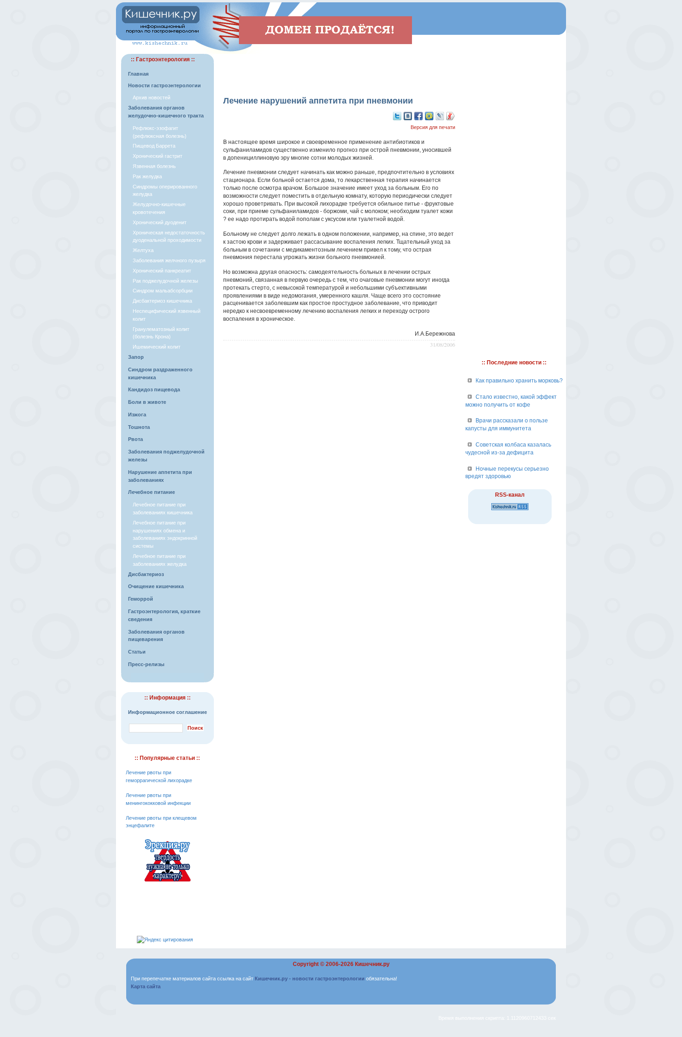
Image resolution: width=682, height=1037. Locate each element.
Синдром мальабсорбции (163, 290)
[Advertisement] (339, 68)
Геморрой (140, 599)
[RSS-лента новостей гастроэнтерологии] (510, 510)
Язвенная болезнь (154, 166)
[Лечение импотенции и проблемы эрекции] (167, 883)
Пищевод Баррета (154, 146)
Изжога (137, 414)
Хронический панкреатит (162, 270)
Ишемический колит (156, 347)
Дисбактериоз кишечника (162, 301)
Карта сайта (146, 986)
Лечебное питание (151, 492)
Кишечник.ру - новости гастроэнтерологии (310, 978)
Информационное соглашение (167, 712)
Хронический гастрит (157, 156)
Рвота (135, 439)
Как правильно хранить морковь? (519, 380)
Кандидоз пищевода (154, 389)
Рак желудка (147, 176)
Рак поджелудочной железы (165, 281)
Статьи (137, 652)
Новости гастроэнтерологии (164, 85)
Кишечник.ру (372, 964)
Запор (136, 357)
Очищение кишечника (156, 586)
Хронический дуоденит (160, 222)
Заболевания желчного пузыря (169, 260)
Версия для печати (433, 127)
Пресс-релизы (146, 664)
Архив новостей (151, 97)
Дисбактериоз (146, 574)
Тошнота (139, 427)
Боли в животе (147, 402)
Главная (138, 74)
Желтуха (143, 250)
